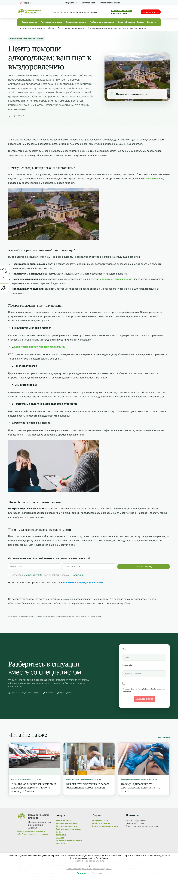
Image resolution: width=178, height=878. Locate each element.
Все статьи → (164, 737)
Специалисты (70, 3)
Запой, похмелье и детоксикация (80, 779)
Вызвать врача (151, 12)
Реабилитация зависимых (102, 22)
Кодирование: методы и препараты (136, 779)
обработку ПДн (34, 575)
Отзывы (141, 22)
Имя (124, 649)
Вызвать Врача (144, 699)
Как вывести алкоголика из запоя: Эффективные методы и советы (87, 785)
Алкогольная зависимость (71, 28)
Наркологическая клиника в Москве (37, 28)
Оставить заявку (143, 566)
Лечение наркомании (76, 22)
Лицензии (130, 22)
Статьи (40, 38)
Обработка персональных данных (32, 834)
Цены (120, 22)
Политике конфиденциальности (89, 861)
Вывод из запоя (29, 22)
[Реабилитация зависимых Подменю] (115, 22)
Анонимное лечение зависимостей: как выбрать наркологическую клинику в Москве (33, 787)
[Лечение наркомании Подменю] (86, 22)
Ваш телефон (127, 665)
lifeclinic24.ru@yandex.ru (136, 820)
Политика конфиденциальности (31, 831)
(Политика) (77, 575)
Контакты (151, 22)
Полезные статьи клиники (110, 3)
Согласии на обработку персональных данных (89, 868)
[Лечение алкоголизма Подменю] (62, 22)
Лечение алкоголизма (51, 22)
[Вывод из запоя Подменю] (38, 22)
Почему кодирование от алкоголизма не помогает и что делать (140, 787)
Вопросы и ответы (89, 3)
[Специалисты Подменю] (77, 3)
